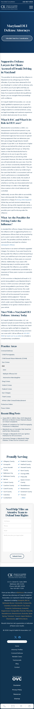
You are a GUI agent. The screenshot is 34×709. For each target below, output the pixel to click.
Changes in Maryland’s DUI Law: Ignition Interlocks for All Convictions (16, 435)
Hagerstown (5, 611)
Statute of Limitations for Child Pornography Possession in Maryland (17, 425)
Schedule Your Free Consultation (17, 38)
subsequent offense (8, 245)
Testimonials (17, 660)
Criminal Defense (7, 351)
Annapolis (20, 600)
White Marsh (23, 619)
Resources (17, 694)
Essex (28, 606)
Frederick (8, 608)
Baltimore (20, 592)
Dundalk (14, 606)
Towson (17, 616)
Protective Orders (7, 404)
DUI (3, 366)
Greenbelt (25, 608)
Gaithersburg (16, 608)
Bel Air (27, 600)
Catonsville (18, 603)
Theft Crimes (6, 397)
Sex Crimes (6, 362)
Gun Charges (6, 393)
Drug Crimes (6, 381)
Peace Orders (5, 408)
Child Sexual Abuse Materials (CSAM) (14, 358)
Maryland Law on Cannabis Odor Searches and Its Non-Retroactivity (17, 430)
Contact (17, 667)
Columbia (7, 606)
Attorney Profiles (17, 649)
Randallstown (6, 613)
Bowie (12, 603)
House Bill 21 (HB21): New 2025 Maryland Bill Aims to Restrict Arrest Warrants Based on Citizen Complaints (17, 420)
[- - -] (31, 8)
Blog (17, 664)
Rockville (25, 613)
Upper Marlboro (26, 616)
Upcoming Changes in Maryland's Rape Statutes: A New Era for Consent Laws (16, 439)
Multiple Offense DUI (10, 374)
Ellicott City (21, 606)
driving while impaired (23, 200)
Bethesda (6, 603)
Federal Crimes (7, 389)
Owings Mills (15, 611)
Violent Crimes (7, 385)
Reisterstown (16, 613)
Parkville (23, 611)
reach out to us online (14, 336)
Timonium (10, 616)
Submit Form (17, 556)
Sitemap (17, 699)
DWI (4, 370)
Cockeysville (27, 603)
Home (17, 646)
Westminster (10, 619)
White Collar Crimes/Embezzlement (14, 400)
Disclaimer (17, 685)
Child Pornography (8, 354)
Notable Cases (17, 656)
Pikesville (29, 611)
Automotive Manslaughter (11, 377)
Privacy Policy (17, 690)
